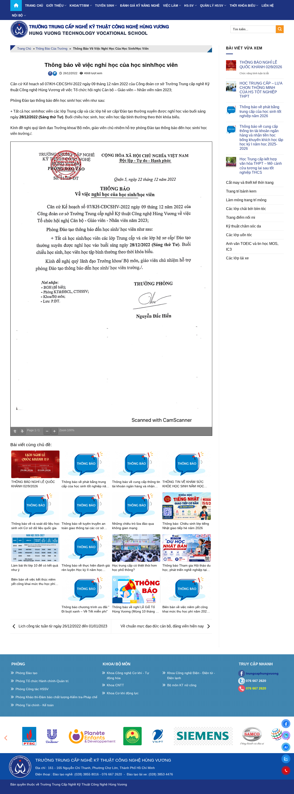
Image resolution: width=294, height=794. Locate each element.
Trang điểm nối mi (240, 217)
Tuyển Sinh (104, 5)
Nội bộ (17, 15)
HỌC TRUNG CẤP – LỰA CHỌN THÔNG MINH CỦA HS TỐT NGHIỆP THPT (261, 90)
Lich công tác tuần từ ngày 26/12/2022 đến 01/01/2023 (62, 626)
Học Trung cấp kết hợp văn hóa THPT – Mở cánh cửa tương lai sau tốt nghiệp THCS (261, 165)
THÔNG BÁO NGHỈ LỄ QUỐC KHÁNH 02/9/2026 (261, 64)
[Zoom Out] (47, 431)
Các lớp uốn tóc (239, 235)
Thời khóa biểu (242, 5)
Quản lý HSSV (211, 5)
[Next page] (22, 431)
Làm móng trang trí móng (246, 200)
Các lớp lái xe (237, 258)
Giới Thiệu (54, 5)
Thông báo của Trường (51, 48)
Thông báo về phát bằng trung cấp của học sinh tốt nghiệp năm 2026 (260, 111)
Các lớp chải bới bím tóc (246, 209)
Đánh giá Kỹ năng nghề (140, 5)
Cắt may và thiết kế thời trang (250, 182)
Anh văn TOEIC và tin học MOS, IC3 (252, 246)
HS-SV (189, 5)
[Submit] (280, 29)
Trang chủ (34, 5)
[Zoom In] (54, 431)
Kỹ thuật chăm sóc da (243, 226)
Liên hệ (268, 5)
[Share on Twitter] (55, 73)
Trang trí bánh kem (241, 191)
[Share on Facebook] (50, 73)
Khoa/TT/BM (79, 5)
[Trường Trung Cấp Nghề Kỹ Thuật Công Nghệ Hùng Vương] (90, 29)
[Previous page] (14, 431)
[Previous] (6, 738)
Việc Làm (170, 5)
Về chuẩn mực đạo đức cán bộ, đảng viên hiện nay (163, 626)
